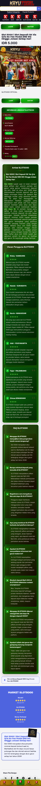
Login (10, 27)
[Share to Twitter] (5, 778)
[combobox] (18, 9)
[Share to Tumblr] (35, 778)
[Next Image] (39, 66)
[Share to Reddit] (29, 778)
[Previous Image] (1, 66)
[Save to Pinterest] (23, 778)
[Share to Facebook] (11, 778)
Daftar (30, 27)
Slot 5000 (8, 184)
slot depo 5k (10, 209)
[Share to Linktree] (17, 778)
